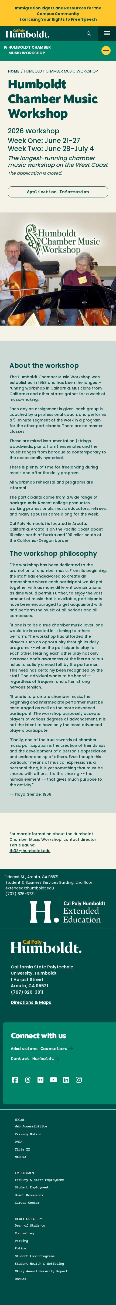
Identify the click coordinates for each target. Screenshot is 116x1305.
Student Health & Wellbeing (39, 1263)
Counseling (24, 1233)
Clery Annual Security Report (41, 1271)
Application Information (58, 191)
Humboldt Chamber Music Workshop (29, 50)
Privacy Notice (28, 1134)
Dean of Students (30, 1225)
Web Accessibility (31, 1126)
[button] (89, 34)
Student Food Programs (34, 1256)
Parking (21, 1241)
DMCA (18, 1142)
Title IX (22, 1149)
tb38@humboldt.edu (29, 851)
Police (20, 1248)
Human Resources (29, 1195)
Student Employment (32, 1187)
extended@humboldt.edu (29, 888)
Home (13, 72)
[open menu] (107, 34)
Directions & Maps (31, 1003)
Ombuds (20, 1279)
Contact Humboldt (32, 1058)
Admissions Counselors (39, 1048)
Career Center (27, 1203)
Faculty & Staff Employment (39, 1180)
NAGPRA (20, 1157)
